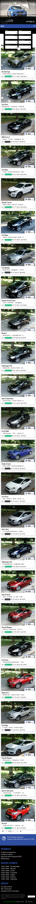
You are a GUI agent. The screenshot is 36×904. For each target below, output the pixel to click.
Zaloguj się (31, 21)
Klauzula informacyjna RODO (11, 856)
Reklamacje (5, 859)
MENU (2, 26)
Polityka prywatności (8, 852)
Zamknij (31, 896)
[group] (18, 10)
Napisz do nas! (14, 901)
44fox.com (30, 901)
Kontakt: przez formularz (10, 891)
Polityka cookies (7, 854)
